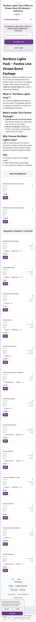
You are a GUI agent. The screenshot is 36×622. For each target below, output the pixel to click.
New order (14, 589)
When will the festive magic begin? (16, 163)
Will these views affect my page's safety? (15, 159)
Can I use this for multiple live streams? (18, 165)
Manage (6, 609)
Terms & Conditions (22, 594)
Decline (18, 609)
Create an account (21, 586)
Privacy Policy (11, 594)
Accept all (12, 613)
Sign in (11, 586)
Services (22, 589)
